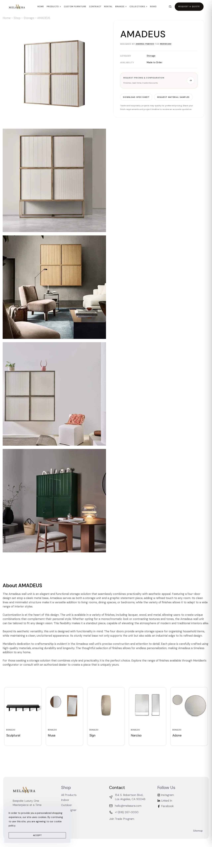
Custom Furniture (75, 6)
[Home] (16, 6)
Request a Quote (189, 6)
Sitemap (198, 830)
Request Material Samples (173, 97)
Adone (177, 735)
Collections (137, 6)
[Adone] (189, 706)
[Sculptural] (23, 706)
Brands (119, 6)
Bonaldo (10, 730)
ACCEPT (37, 835)
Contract (95, 6)
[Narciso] (147, 706)
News (153, 6)
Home (40, 6)
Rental (108, 6)
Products (53, 6)
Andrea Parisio (145, 44)
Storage (29, 18)
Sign (92, 735)
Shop (17, 18)
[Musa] (64, 706)
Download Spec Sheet (136, 97)
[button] (159, 80)
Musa (51, 735)
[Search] (170, 6)
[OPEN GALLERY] (54, 73)
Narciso (136, 735)
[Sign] (106, 706)
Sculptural (13, 735)
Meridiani (165, 44)
